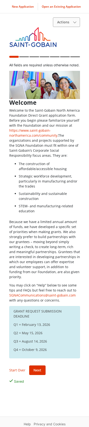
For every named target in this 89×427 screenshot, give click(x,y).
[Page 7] (75, 58)
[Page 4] (44, 58)
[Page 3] (34, 58)
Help (27, 424)
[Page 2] (24, 58)
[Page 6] (65, 58)
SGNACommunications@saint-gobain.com (42, 295)
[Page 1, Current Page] (14, 58)
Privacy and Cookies (50, 424)
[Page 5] (54, 58)
